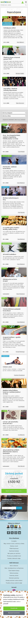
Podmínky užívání (14, 575)
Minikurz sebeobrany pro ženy (11, 199)
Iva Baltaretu (21, 435)
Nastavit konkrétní (14, 613)
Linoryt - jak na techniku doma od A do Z (10, 422)
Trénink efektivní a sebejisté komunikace (11, 310)
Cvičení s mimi (7, 367)
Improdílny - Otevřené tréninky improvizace (10, 89)
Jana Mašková (20, 183)
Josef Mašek (21, 151)
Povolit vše (14, 608)
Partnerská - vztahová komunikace (9, 167)
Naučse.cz (6, 2)
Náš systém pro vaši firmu (14, 553)
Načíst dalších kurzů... (14, 491)
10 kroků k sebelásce (9, 254)
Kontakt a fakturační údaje (14, 558)
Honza (16, 529)
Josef (12, 529)
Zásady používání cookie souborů (14, 580)
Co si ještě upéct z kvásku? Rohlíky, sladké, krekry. (11, 228)
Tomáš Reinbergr (20, 351)
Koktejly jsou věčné (10, 28)
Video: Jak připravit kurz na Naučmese (14, 568)
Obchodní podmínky (14, 578)
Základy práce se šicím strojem (10, 280)
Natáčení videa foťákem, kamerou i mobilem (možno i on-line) (12, 392)
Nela (8, 529)
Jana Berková (21, 239)
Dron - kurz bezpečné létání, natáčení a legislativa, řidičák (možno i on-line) (11, 137)
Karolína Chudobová (19, 375)
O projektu (14, 541)
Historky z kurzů (14, 546)
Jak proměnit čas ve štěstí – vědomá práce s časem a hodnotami (11, 451)
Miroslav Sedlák (20, 73)
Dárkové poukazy (14, 573)
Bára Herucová (20, 103)
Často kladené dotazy (14, 570)
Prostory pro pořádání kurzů (14, 556)
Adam (19, 529)
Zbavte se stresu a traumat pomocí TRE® (12, 58)
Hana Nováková (20, 294)
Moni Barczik (21, 466)
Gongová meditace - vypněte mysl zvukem (11, 338)
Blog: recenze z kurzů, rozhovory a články (14, 543)
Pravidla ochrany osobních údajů (14, 583)
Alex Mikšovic (20, 42)
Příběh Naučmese (14, 548)
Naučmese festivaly (14, 551)
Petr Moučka (21, 212)
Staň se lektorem (14, 565)
